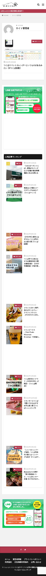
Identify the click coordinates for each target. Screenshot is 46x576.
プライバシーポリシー (32, 559)
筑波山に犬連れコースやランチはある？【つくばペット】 (31, 190)
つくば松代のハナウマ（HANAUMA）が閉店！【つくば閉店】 (31, 382)
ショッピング (17, 234)
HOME (6, 15)
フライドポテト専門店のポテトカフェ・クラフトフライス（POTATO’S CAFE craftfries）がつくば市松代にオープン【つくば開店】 (31, 311)
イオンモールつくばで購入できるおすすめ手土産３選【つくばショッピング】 (31, 404)
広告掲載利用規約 (21, 562)
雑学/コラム (37, 41)
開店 (19, 163)
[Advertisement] (23, 134)
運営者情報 (17, 559)
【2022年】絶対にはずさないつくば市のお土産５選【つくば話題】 (31, 240)
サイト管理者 (16, 15)
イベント (18, 469)
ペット (19, 185)
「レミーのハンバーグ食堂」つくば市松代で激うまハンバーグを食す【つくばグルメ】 (31, 453)
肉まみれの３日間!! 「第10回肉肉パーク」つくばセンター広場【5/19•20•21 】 (31, 475)
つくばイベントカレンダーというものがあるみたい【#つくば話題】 (23, 66)
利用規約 (8, 562)
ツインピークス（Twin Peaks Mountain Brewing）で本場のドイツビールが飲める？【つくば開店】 (31, 333)
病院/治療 (18, 256)
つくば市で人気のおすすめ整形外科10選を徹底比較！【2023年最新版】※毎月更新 (31, 262)
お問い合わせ (36, 562)
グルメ (19, 305)
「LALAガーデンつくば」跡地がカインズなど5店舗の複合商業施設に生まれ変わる (31, 169)
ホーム (7, 559)
